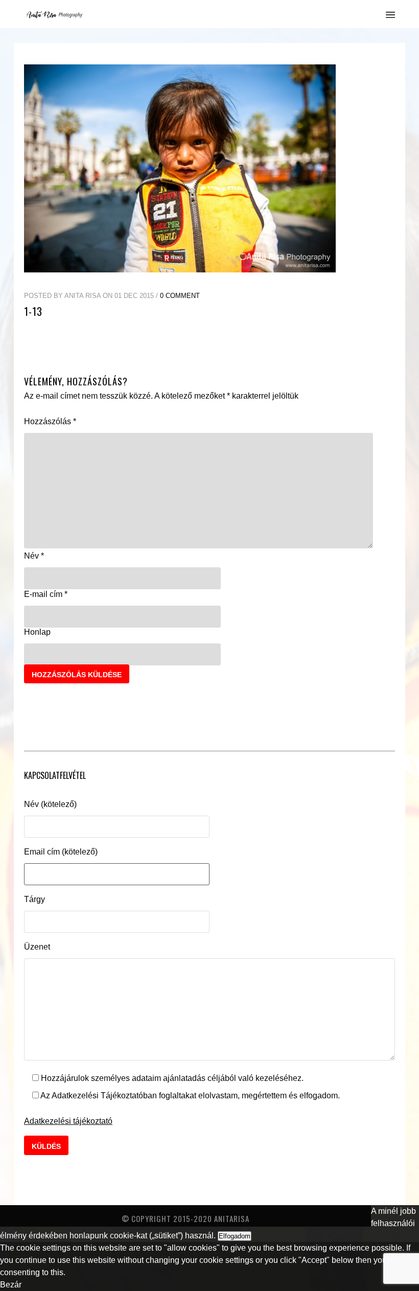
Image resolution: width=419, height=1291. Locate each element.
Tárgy (34, 899)
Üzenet (37, 946)
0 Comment (180, 295)
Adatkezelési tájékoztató (68, 1121)
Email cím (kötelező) (61, 851)
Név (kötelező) (50, 804)
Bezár (10, 1284)
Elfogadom (234, 1236)
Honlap (37, 632)
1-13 (33, 311)
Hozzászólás (50, 421)
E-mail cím (45, 594)
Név (34, 555)
